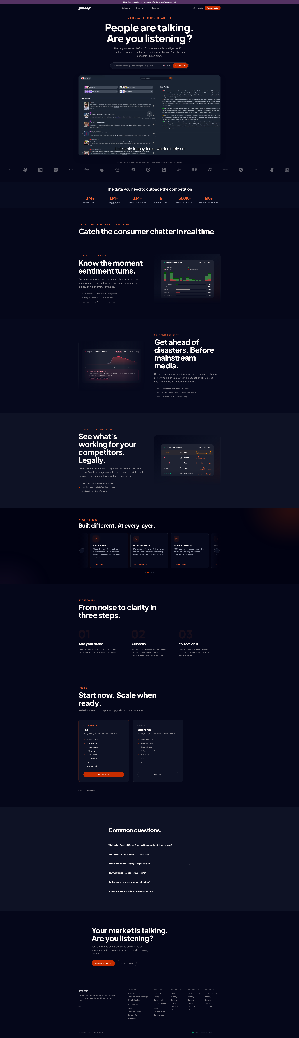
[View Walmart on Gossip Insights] (207, 170)
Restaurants (132, 1015)
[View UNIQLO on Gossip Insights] (145, 170)
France (173, 1010)
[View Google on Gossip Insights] (99, 170)
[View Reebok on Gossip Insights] (238, 170)
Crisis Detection (134, 1000)
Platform (140, 8)
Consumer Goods (134, 1012)
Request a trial (170, 2)
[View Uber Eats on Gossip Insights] (192, 170)
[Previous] (81, 550)
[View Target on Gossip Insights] (130, 170)
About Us (157, 993)
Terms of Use (159, 1015)
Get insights (180, 66)
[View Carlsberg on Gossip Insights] (68, 170)
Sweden (174, 1000)
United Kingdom (177, 993)
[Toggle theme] (194, 8)
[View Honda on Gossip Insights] (176, 170)
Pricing (156, 997)
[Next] (217, 550)
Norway (174, 997)
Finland (174, 1003)
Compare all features (86, 790)
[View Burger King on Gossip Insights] (37, 170)
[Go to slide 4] (151, 572)
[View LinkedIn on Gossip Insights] (22, 170)
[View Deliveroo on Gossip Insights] (7, 170)
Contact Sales (158, 774)
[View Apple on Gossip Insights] (84, 170)
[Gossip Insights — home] (84, 8)
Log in (200, 8)
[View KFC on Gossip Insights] (53, 170)
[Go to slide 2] (147, 572)
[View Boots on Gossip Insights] (161, 170)
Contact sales (159, 1000)
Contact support (160, 1003)
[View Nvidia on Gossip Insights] (114, 170)
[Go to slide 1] (145, 572)
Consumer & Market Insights (138, 997)
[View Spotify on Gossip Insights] (222, 170)
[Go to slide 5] (153, 572)
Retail (130, 1008)
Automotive (132, 1018)
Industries (154, 8)
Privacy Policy (159, 1012)
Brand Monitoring (134, 993)
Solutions (126, 8)
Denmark (174, 1006)
